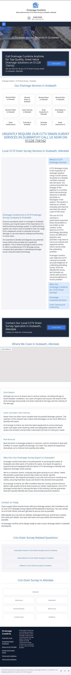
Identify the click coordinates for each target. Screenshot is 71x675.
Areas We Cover (7, 638)
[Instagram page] (65, 671)
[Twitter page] (69, 671)
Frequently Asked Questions (7, 643)
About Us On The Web (9, 647)
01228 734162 (35, 141)
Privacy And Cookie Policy (8, 652)
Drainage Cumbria (36, 10)
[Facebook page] (61, 671)
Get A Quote (56, 64)
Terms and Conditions (9, 656)
